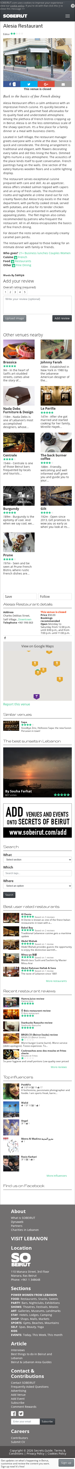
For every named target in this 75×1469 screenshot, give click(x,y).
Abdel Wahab (29, 941)
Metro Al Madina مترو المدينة (37, 1138)
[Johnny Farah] (56, 358)
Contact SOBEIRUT (23, 1383)
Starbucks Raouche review (36, 1022)
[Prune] (19, 551)
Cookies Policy (57, 1453)
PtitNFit (26, 1084)
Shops (24, 1319)
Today (27, 1335)
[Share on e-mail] (63, 84)
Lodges (34, 1315)
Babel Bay (27, 927)
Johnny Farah (51, 362)
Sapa (24, 722)
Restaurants (23, 261)
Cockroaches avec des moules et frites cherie (43, 1052)
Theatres (29, 1307)
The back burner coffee (54, 457)
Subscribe (17, 1403)
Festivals (42, 1307)
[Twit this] (29, 84)
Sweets (53, 1299)
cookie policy (17, 5)
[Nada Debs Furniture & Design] (19, 404)
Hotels (23, 1315)
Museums (37, 1311)
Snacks (42, 1299)
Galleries (24, 1311)
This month (55, 1335)
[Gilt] (56, 504)
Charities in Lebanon (25, 1230)
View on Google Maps (37, 646)
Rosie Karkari (29, 1156)
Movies (53, 1307)
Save (8, 596)
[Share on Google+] (46, 84)
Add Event (18, 1399)
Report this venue (16, 704)
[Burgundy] (19, 504)
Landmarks (53, 1311)
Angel (24, 1120)
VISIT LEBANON (29, 1238)
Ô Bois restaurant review (36, 1010)
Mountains (52, 1323)
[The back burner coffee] (56, 451)
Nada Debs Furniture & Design (18, 410)
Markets (44, 1319)
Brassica (10, 362)
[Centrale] (19, 451)
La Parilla (48, 408)
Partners (16, 1226)
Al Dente (26, 914)
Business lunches (36, 253)
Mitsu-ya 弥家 (29, 954)
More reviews (59, 1067)
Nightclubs (36, 1303)
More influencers (57, 1175)
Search (9, 894)
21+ (21, 253)
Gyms (27, 1323)
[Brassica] (19, 358)
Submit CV (18, 1442)
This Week (39, 1335)
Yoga (40, 1327)
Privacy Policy (35, 1453)
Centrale (10, 455)
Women (65, 253)
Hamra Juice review (32, 998)
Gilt (43, 508)
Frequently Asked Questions (30, 1387)
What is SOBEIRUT (23, 1218)
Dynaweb (17, 1222)
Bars (25, 1303)
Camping (46, 1315)
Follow (45, 596)
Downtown (24, 619)
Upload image (14, 318)
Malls (33, 1319)
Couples (54, 253)
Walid (24, 1102)
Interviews (18, 1350)
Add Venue (18, 1395)
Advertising (18, 1391)
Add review (62, 318)
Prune (8, 555)
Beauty (31, 1327)
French (22, 257)
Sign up (66, 1463)
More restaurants (56, 981)
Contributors (19, 1438)
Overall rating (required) (19, 287)
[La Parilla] (56, 404)
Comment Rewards (23, 1407)
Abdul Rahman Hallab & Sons (38, 968)
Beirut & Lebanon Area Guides (31, 1362)
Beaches (37, 1323)
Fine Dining (23, 265)
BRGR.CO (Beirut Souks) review (39, 1034)
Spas (22, 1327)
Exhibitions (52, 1303)
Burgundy (11, 508)
